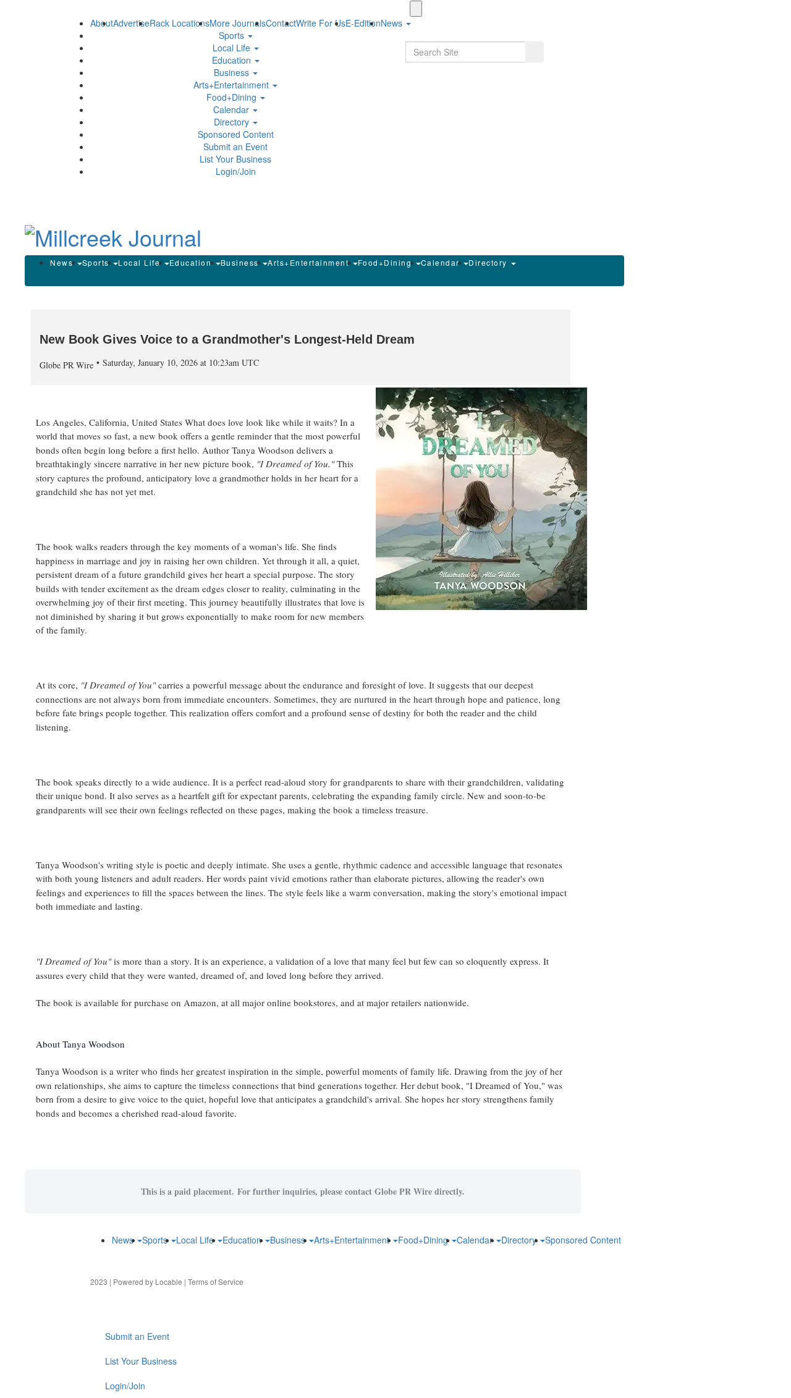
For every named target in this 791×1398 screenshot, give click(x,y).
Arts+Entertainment (232, 84)
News (63, 262)
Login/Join (236, 171)
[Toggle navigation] (416, 9)
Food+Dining (232, 97)
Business (233, 72)
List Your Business (235, 159)
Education (232, 60)
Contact (281, 23)
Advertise (131, 23)
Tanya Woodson (264, 450)
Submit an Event (235, 146)
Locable (168, 1281)
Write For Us (320, 23)
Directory (233, 122)
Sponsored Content (236, 134)
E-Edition (363, 23)
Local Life (233, 47)
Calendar (232, 109)
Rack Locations (179, 23)
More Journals (237, 23)
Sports (233, 35)
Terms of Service (215, 1281)
